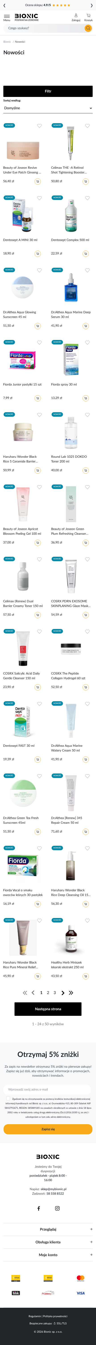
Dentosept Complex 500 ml (70, 240)
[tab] (48, 1229)
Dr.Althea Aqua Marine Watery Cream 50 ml (66, 748)
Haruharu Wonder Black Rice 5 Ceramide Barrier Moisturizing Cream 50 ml (20, 460)
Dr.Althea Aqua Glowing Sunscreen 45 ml (19, 315)
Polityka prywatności (55, 1316)
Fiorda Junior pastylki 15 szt (22, 384)
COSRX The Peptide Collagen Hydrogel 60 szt (68, 676)
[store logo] (48, 1156)
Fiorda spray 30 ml (64, 384)
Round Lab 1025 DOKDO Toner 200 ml (69, 459)
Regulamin (35, 1316)
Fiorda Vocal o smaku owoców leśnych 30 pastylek (23, 893)
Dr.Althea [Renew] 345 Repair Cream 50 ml (66, 820)
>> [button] (71, 993)
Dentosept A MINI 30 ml (20, 240)
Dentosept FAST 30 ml (18, 745)
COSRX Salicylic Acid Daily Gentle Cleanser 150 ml (21, 676)
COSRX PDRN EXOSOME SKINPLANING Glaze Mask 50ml (69, 604)
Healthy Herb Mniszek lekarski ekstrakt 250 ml (67, 965)
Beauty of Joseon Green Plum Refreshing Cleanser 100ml (68, 532)
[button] (76, 18)
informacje (62, 1071)
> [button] (63, 993)
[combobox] (48, 28)
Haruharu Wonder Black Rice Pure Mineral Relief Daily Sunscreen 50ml (20, 965)
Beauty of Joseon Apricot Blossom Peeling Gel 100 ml (22, 531)
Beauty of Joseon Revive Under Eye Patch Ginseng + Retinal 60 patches (22, 171)
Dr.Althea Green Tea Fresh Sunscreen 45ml (21, 820)
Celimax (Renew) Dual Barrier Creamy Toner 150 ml (23, 604)
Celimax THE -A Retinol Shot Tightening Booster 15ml (67, 171)
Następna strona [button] (48, 1009)
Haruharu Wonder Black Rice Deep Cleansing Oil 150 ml (70, 893)
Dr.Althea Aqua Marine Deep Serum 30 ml (71, 315)
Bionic (7, 41)
